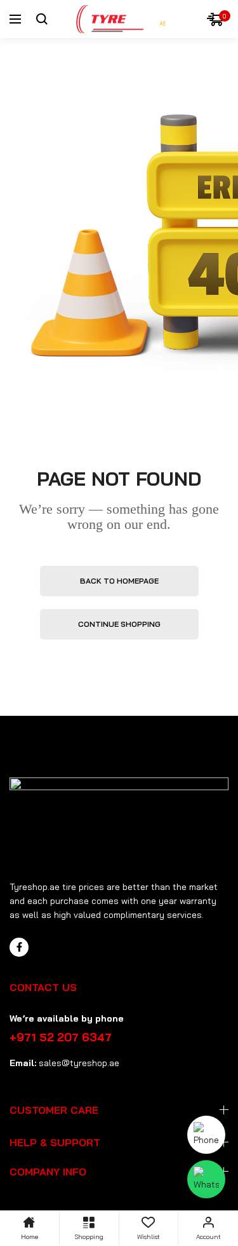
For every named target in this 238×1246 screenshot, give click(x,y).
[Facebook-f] (19, 947)
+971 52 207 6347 (61, 1037)
